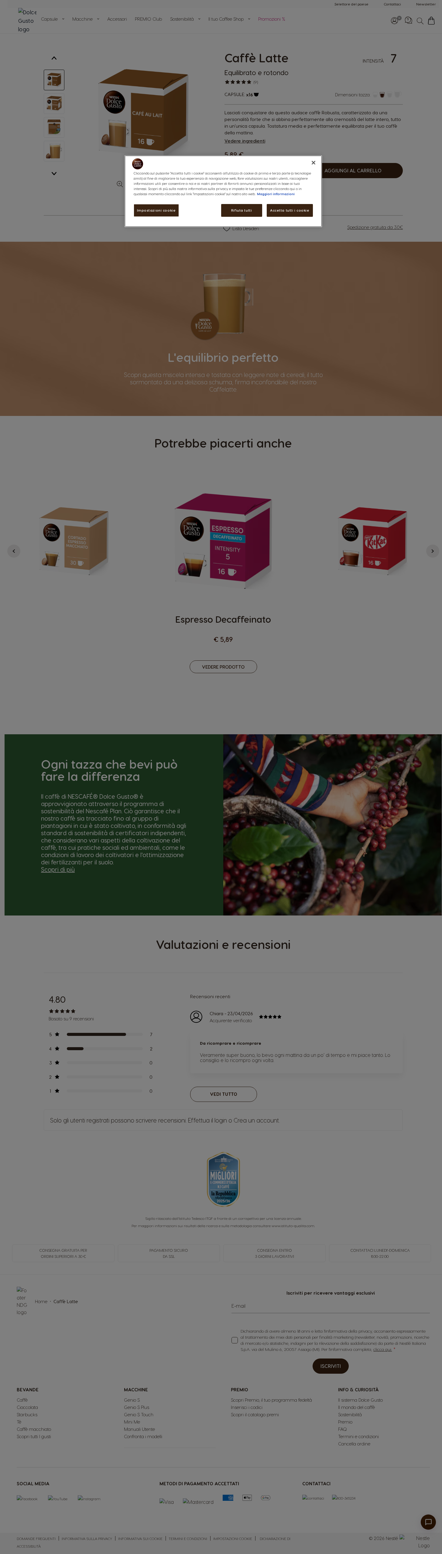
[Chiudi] (313, 162)
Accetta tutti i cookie (290, 210)
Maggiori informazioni (276, 194)
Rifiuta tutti (241, 210)
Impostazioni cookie (156, 210)
